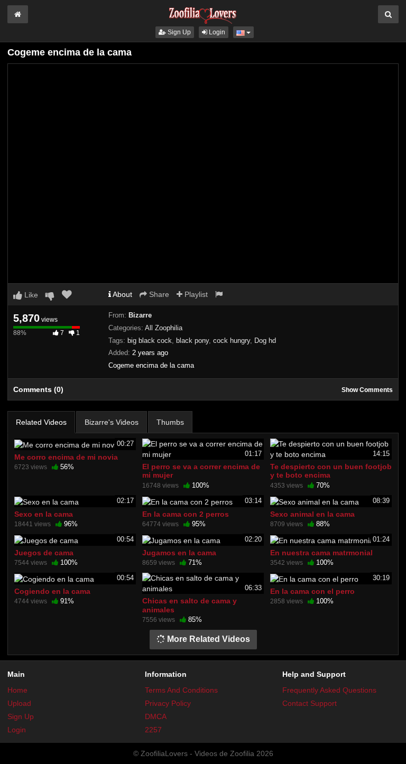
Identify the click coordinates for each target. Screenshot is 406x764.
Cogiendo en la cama (52, 591)
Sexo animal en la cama (312, 514)
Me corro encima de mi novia (66, 457)
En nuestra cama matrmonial (321, 552)
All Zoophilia (163, 328)
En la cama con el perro (312, 591)
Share (158, 294)
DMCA (156, 716)
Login (216, 32)
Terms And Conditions (181, 690)
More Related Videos (207, 639)
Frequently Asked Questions (329, 690)
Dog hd (265, 340)
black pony (192, 340)
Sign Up (178, 32)
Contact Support (309, 703)
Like (30, 295)
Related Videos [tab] (41, 422)
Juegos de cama (43, 552)
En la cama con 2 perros (185, 514)
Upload (19, 703)
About (121, 294)
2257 (153, 729)
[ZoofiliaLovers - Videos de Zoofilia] (203, 12)
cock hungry (231, 340)
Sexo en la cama (43, 514)
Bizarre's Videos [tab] (112, 422)
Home (17, 690)
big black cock (149, 340)
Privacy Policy (168, 703)
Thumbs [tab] (170, 422)
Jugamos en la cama (179, 552)
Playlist (195, 294)
